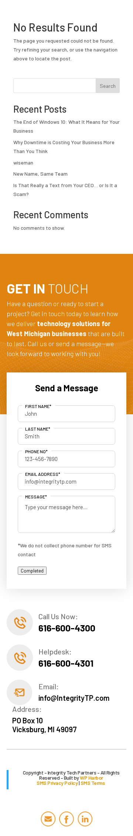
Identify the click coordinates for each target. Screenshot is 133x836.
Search (108, 86)
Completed (32, 571)
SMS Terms (93, 783)
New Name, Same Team (40, 173)
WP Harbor (91, 777)
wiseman (23, 162)
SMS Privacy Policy (57, 783)
